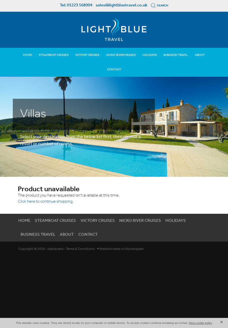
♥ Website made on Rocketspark (120, 249)
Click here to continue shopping (45, 201)
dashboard (55, 249)
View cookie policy (200, 322)
